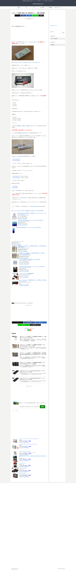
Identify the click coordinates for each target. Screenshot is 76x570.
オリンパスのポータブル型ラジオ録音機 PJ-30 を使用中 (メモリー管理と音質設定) (28, 210)
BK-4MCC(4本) (15, 186)
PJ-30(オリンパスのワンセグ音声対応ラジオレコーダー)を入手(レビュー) (27, 62)
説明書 (28, 125)
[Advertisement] (29, 22)
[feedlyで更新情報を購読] (28, 330)
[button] (41, 15)
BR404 (22, 135)
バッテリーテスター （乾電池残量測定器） (27, 273)
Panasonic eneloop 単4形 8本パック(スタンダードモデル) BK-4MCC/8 (28, 227)
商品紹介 (23, 125)
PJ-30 (13, 135)
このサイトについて (53, 25)
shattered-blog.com (23, 215)
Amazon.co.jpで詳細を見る (22, 218)
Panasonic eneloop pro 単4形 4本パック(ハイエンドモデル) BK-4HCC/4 (32, 266)
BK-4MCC (23, 132)
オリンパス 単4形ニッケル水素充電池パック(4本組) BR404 (29, 259)
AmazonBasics (20, 156)
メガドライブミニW (22, 468)
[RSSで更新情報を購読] (30, 330)
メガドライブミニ (22, 463)
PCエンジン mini (22, 473)
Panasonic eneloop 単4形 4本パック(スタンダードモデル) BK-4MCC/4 (30, 220)
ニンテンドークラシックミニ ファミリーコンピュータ (28, 438)
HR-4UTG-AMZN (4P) (16, 159)
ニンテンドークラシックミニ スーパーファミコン (28, 444)
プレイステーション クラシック (25, 451)
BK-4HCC (24, 197)
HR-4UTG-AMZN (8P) (16, 160)
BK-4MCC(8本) (15, 187)
